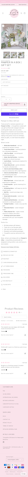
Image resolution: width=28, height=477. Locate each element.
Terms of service (9, 473)
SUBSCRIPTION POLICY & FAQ (11, 403)
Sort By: (18, 320)
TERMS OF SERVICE (8, 425)
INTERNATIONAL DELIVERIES (10, 397)
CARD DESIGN (4, 79)
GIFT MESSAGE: (5, 85)
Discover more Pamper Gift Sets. (10, 247)
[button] (2, 13)
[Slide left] (1, 55)
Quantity (3, 96)
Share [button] (4, 289)
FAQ (4, 390)
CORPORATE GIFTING (8, 407)
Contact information (19, 473)
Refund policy (13, 471)
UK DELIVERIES (7, 394)
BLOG (4, 416)
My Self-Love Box (13, 469)
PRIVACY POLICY (7, 422)
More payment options (14, 117)
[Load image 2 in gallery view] (14, 55)
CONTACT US (6, 419)
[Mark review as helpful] (25, 335)
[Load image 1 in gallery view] (7, 55)
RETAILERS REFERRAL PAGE (10, 429)
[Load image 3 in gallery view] (21, 55)
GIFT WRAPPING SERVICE (12, 103)
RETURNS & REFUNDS (8, 400)
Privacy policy (20, 471)
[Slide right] (26, 55)
